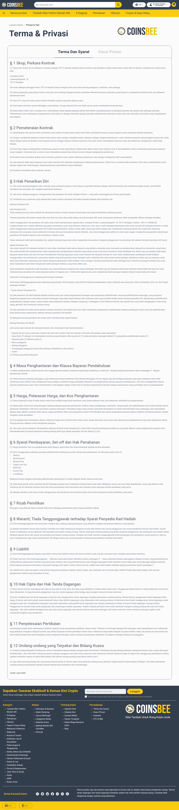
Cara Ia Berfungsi (43, 715)
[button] (174, 4)
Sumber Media (71, 715)
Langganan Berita (43, 719)
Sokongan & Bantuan (45, 709)
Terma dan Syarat (101, 709)
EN (140, 5)
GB (26, 806)
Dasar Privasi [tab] (109, 51)
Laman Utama (16, 25)
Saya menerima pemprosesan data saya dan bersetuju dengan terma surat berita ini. (120, 697)
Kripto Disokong (42, 712)
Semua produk (18, 13)
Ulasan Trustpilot (72, 719)
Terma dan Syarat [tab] (73, 51)
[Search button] (118, 5)
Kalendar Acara (42, 722)
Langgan (135, 691)
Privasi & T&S (32, 25)
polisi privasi (138, 697)
